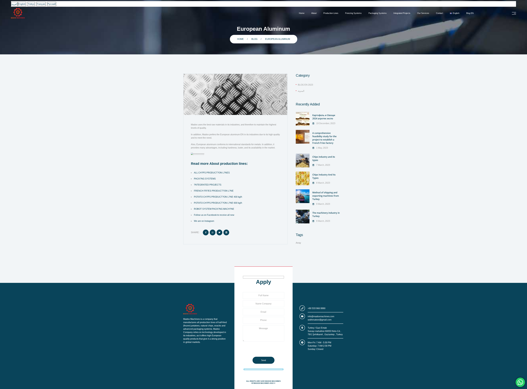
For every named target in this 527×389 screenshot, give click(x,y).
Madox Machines (273, 381)
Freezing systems (353, 13)
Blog (254, 39)
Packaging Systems (377, 13)
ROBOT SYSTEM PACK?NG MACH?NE (214, 209)
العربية (14, 4)
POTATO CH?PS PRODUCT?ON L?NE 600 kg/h (218, 203)
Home (301, 13)
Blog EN (470, 13)
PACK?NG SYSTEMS (205, 179)
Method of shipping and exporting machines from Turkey (325, 196)
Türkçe (31, 4)
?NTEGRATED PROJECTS (207, 185)
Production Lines (330, 13)
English (22, 4)
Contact (439, 13)
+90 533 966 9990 (316, 308)
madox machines (261, 383)
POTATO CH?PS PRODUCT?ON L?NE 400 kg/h (218, 197)
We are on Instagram (204, 221)
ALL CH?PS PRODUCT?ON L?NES (212, 173)
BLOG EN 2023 (305, 85)
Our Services (423, 13)
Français (41, 4)
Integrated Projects (401, 13)
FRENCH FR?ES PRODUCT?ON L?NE (214, 191)
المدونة (301, 91)
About (313, 13)
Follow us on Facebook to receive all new (214, 215)
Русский (51, 4)
